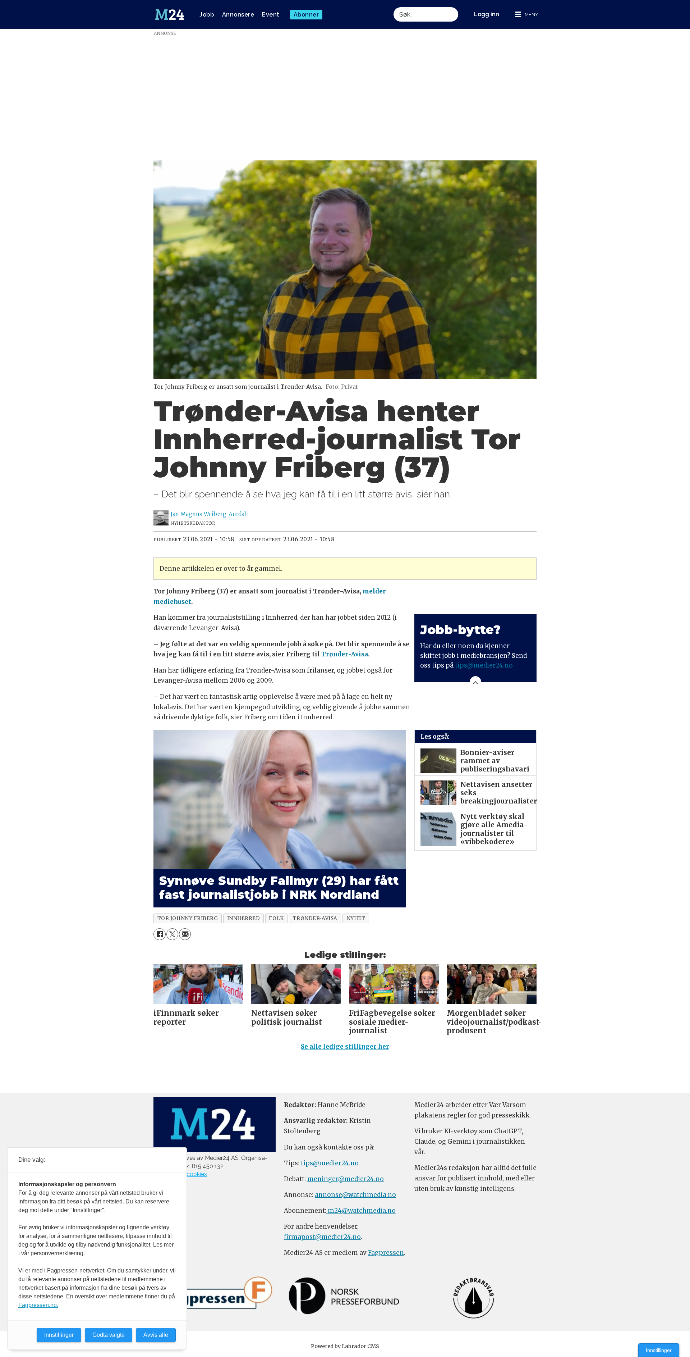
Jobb (206, 14)
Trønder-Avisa (344, 654)
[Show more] (475, 682)
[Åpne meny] (526, 15)
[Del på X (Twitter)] (172, 934)
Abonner (306, 14)
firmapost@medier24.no (322, 1237)
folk (276, 918)
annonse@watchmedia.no (355, 1195)
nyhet (355, 918)
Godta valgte (108, 1335)
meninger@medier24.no (345, 1179)
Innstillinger (659, 1350)
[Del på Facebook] (159, 934)
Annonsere (238, 14)
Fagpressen (386, 1253)
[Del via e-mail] (185, 934)
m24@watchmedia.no (361, 1211)
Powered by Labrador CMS (345, 1346)
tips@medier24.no (484, 665)
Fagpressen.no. (38, 1305)
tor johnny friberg (187, 918)
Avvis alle (155, 1335)
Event (271, 14)
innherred (243, 918)
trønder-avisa (315, 918)
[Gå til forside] (169, 14)
